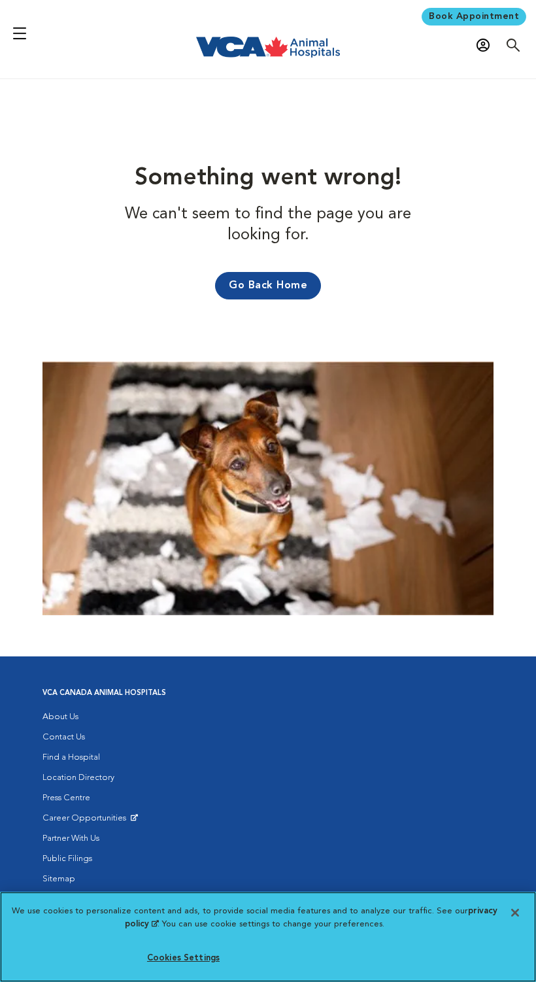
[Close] (515, 912)
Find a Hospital (71, 757)
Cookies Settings (183, 958)
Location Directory (78, 777)
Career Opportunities (86, 821)
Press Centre (66, 798)
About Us (60, 717)
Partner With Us (70, 838)
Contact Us (63, 737)
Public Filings (67, 859)
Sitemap (58, 879)
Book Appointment (474, 16)
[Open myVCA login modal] (486, 45)
